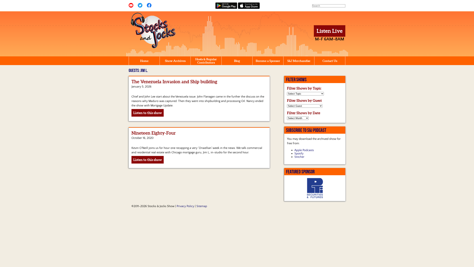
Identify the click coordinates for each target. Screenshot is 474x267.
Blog (237, 60)
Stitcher (299, 157)
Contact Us (330, 60)
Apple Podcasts (304, 150)
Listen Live (330, 31)
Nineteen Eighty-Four (153, 133)
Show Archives (175, 60)
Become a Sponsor (268, 60)
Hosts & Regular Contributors (206, 60)
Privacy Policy (185, 206)
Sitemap (201, 206)
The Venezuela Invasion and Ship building (174, 81)
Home (144, 60)
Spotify (298, 153)
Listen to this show (147, 113)
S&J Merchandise (298, 60)
